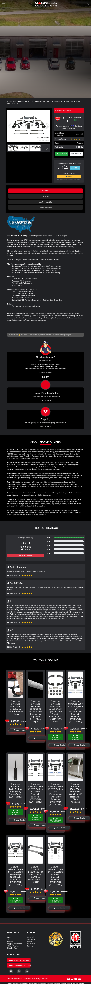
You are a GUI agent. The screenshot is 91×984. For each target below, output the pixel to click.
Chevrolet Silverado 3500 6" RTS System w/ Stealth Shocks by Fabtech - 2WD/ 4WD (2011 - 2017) (55, 875)
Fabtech (80, 143)
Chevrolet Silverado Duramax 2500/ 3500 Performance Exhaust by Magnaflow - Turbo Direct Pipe (35, 711)
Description (45, 190)
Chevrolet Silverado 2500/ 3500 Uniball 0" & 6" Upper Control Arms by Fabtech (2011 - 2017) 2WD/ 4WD (55, 711)
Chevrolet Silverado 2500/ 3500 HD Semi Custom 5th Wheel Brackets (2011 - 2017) (35, 874)
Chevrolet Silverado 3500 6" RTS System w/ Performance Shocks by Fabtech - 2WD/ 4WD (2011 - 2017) (55, 794)
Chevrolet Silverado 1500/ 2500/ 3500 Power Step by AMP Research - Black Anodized (75, 792)
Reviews (45, 196)
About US (30, 937)
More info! (79, 134)
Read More (45, 400)
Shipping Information (14, 944)
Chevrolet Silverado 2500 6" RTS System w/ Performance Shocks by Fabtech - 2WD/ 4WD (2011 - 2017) (75, 711)
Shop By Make (12, 948)
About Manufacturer (46, 207)
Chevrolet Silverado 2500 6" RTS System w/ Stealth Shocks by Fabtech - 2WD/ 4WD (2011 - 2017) (35, 792)
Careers (30, 946)
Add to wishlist (76, 153)
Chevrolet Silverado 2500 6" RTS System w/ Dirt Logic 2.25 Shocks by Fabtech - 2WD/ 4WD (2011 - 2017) (15, 875)
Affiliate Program (13, 946)
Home (9, 937)
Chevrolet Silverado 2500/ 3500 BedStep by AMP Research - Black (15, 707)
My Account (31, 944)
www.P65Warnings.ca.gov (62, 334)
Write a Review (26, 555)
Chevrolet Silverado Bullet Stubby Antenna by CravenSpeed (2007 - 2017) (15, 790)
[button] (47, 126)
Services (10, 941)
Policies (30, 941)
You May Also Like (45, 202)
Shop (9, 939)
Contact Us (31, 939)
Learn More (75, 168)
